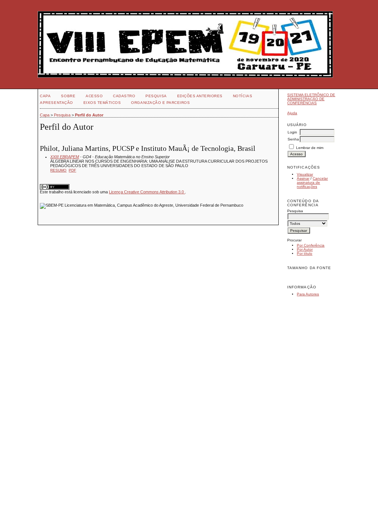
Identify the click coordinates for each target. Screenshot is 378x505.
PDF (72, 170)
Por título (304, 253)
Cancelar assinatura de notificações (312, 182)
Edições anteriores (200, 96)
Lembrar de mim (309, 148)
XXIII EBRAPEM (64, 157)
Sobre (68, 96)
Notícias (242, 96)
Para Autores (308, 294)
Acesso (94, 96)
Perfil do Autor (89, 115)
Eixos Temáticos (102, 103)
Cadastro (124, 96)
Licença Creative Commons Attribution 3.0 (147, 192)
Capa (45, 96)
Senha (293, 139)
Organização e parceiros (160, 103)
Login (292, 132)
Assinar (303, 178)
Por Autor (305, 249)
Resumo (58, 170)
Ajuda (292, 113)
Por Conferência (310, 245)
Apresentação (56, 103)
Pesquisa (155, 96)
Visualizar (305, 174)
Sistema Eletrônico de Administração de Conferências (311, 99)
